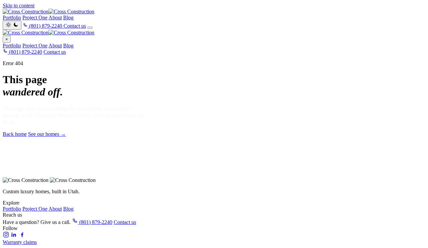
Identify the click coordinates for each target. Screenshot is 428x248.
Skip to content (18, 5)
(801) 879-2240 (25, 52)
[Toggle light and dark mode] (12, 25)
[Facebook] (22, 236)
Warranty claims (20, 242)
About (55, 17)
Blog (68, 17)
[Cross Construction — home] (214, 12)
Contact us (75, 26)
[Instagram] (6, 236)
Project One (34, 17)
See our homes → (47, 134)
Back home (15, 134)
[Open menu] (90, 28)
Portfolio (12, 17)
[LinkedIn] (14, 236)
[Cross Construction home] (214, 33)
